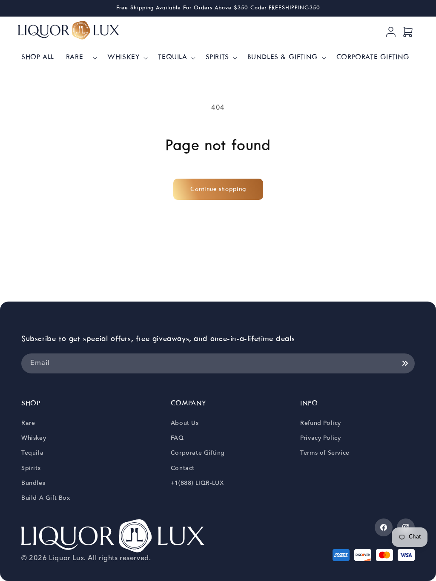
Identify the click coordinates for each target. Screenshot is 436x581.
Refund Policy (320, 423)
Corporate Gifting (198, 453)
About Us (185, 423)
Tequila (32, 453)
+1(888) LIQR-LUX (197, 483)
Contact (183, 468)
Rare (28, 423)
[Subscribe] (405, 363)
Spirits (30, 468)
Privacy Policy (320, 438)
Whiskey (33, 438)
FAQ (177, 438)
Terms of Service (325, 453)
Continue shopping (218, 189)
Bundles (33, 483)
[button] (81, 58)
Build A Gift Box (45, 498)
